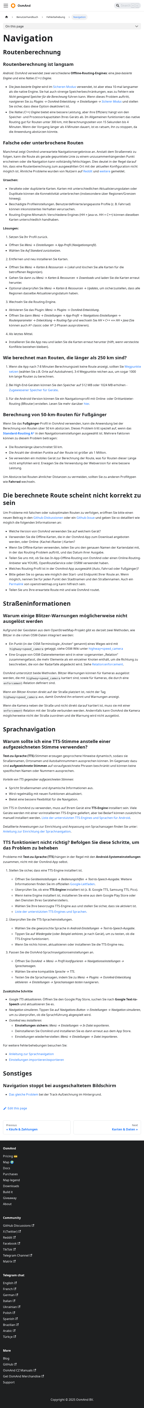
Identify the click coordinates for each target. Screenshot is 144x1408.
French (8, 1289)
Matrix (7, 1261)
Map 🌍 (8, 1162)
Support (9, 1382)
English (8, 1283)
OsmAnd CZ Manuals (18, 1370)
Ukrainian (10, 1307)
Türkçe (8, 1337)
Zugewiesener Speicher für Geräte (33, 390)
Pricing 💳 (10, 1156)
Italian (7, 1301)
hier (86, 404)
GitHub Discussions (17, 1226)
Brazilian (9, 1325)
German (9, 1295)
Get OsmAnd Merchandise (21, 1376)
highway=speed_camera (106, 649)
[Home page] (6, 17)
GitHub (8, 1364)
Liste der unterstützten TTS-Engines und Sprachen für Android (86, 818)
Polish (7, 1313)
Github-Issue (85, 518)
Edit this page (17, 1108)
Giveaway (9, 1198)
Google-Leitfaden (82, 884)
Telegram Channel (16, 1255)
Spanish (8, 1319)
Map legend (11, 1180)
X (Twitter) (10, 1231)
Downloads (11, 1186)
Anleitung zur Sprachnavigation (31, 1054)
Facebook (10, 1243)
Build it (8, 1192)
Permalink (16, 584)
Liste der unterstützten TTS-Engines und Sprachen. (51, 912)
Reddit (87, 171)
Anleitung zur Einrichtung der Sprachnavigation (37, 831)
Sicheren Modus (64, 87)
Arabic (7, 1331)
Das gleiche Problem (23, 1094)
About (7, 1204)
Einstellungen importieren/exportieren (36, 1060)
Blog (6, 1358)
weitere (105, 171)
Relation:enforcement (107, 664)
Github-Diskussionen (48, 518)
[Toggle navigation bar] (6, 5)
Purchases (10, 1174)
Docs (6, 1168)
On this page (14, 26)
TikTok (7, 1249)
